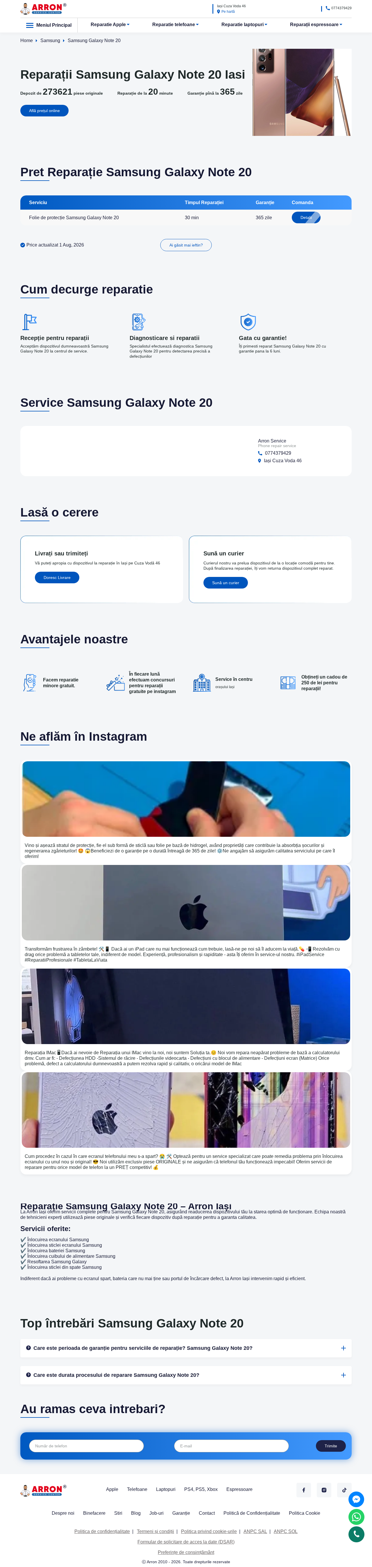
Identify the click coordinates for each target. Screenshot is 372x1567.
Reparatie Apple (108, 24)
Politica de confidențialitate (102, 1531)
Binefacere (94, 1513)
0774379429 (341, 8)
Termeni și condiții (155, 1531)
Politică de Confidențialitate (251, 1513)
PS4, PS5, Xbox (201, 1489)
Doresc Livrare (57, 577)
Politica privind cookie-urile (209, 1531)
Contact (207, 1513)
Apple (112, 1489)
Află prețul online (44, 110)
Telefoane (137, 1489)
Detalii (306, 217)
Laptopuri (166, 1489)
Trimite (331, 1446)
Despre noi (63, 1513)
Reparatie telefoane (173, 24)
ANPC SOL (286, 1531)
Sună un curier (225, 582)
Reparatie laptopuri (242, 24)
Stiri (118, 1513)
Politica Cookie (304, 1513)
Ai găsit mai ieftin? (186, 245)
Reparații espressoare (314, 24)
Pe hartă (228, 12)
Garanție (181, 1513)
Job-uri (156, 1513)
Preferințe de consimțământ (186, 1552)
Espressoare (239, 1489)
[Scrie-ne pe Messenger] (356, 1499)
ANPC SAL (255, 1531)
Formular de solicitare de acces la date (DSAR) (186, 1541)
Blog (136, 1513)
